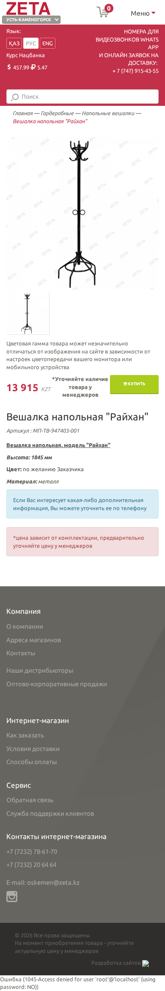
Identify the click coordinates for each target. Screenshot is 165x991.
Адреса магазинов (33, 639)
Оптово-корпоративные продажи (56, 683)
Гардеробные (57, 113)
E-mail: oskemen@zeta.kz (43, 882)
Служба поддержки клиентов (50, 813)
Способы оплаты (31, 761)
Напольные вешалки (108, 113)
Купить (136, 383)
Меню (141, 13)
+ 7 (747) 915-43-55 (136, 71)
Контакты (20, 653)
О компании (24, 626)
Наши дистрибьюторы (39, 670)
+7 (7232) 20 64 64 (31, 864)
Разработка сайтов (116, 963)
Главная (23, 113)
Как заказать (25, 735)
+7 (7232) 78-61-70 (31, 851)
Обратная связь (29, 799)
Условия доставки (33, 748)
